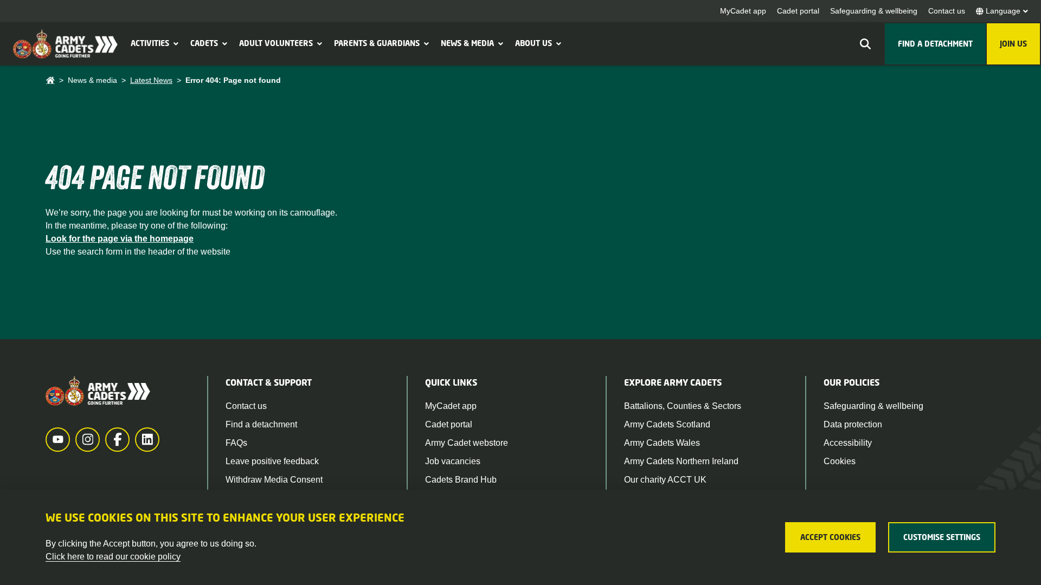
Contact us (946, 10)
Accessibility (848, 442)
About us (533, 43)
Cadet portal (798, 10)
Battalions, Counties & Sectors (682, 406)
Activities (150, 43)
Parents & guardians (377, 43)
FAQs (236, 442)
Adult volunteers (276, 43)
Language (1003, 10)
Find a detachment (261, 424)
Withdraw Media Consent (274, 479)
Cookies (840, 461)
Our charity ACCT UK (665, 479)
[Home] (50, 80)
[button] (174, 43)
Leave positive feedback (272, 461)
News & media (467, 43)
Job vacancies (452, 461)
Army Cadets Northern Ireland (681, 461)
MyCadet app (743, 10)
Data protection (853, 424)
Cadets (204, 43)
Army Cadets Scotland (667, 424)
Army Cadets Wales (662, 442)
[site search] (865, 44)
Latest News (151, 80)
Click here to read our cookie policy (113, 556)
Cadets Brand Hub (461, 479)
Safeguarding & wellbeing (873, 10)
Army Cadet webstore (466, 442)
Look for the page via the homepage (120, 238)
